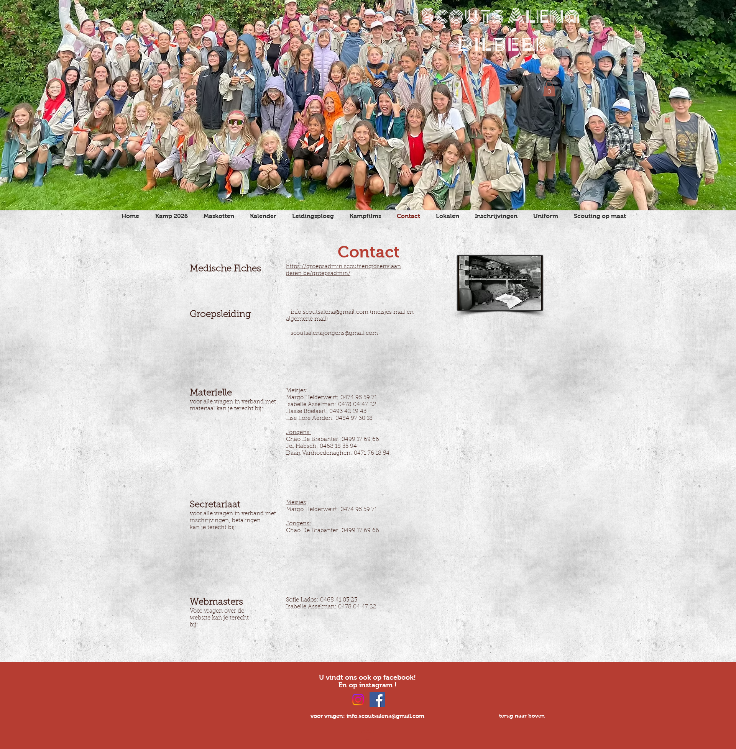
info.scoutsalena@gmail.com (329, 312)
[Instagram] (358, 699)
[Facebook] (377, 699)
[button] (549, 89)
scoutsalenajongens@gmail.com (334, 333)
